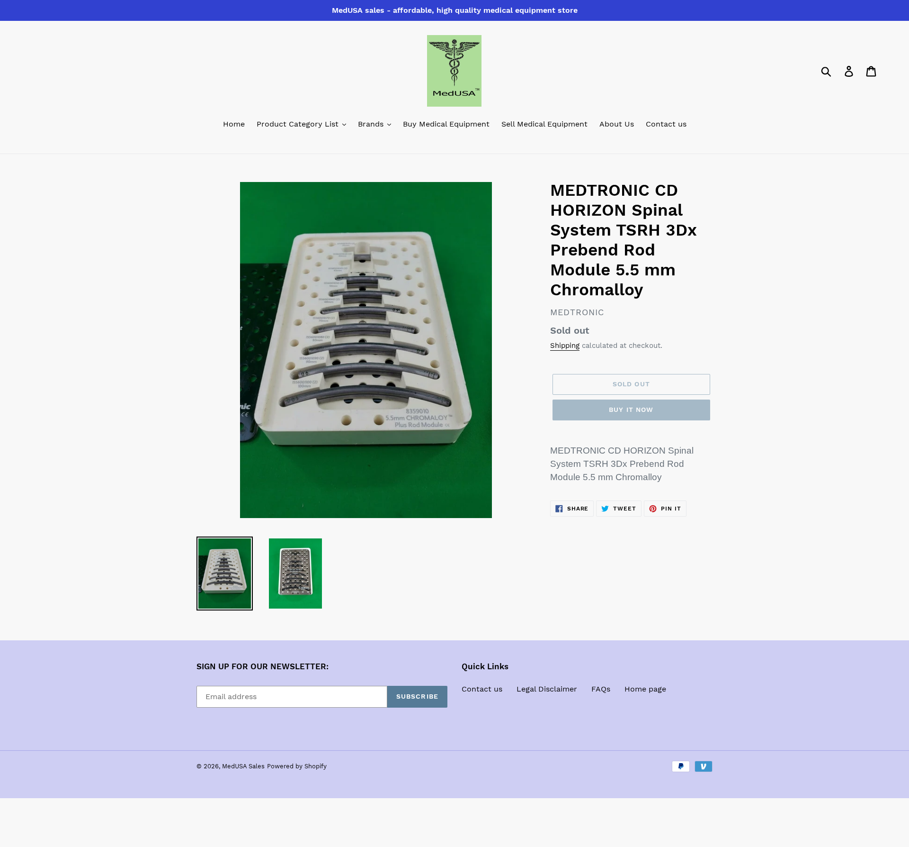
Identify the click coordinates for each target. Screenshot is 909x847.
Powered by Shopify (297, 766)
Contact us (482, 688)
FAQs (600, 688)
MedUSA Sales (243, 766)
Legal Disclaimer (547, 688)
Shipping (564, 345)
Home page (645, 688)
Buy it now (631, 409)
